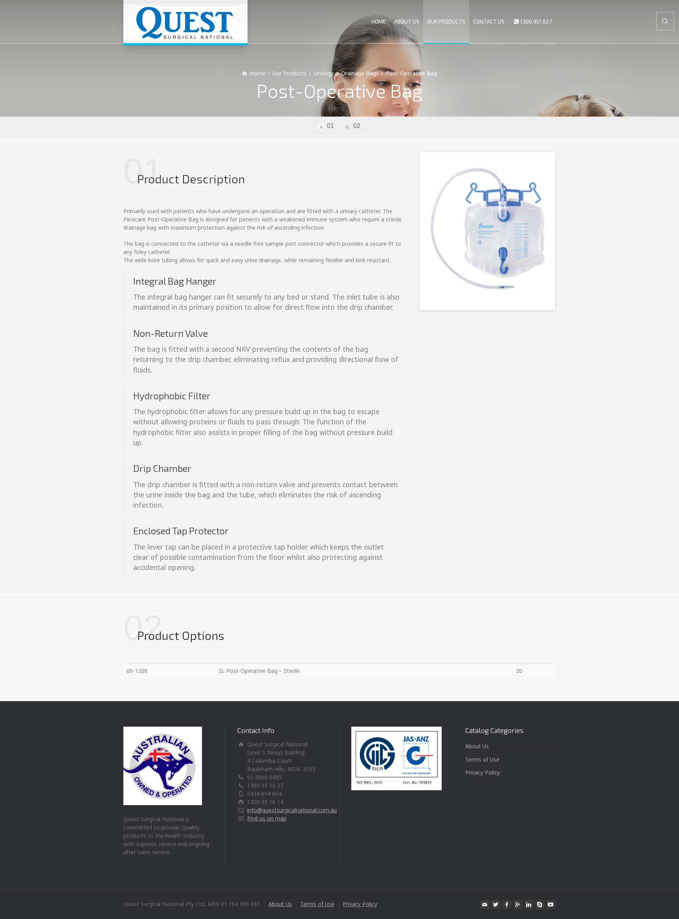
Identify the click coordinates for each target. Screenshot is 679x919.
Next (566, 231)
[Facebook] (507, 904)
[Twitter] (496, 904)
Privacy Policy (482, 772)
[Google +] (518, 904)
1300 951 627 (536, 21)
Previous (409, 231)
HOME (378, 21)
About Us (477, 746)
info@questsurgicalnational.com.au (292, 810)
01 (330, 125)
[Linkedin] (529, 904)
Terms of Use (482, 759)
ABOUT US (406, 21)
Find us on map (266, 818)
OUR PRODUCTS (446, 21)
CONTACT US (489, 21)
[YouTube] (551, 904)
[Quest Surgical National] (185, 21)
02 (356, 125)
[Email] (485, 904)
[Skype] (540, 904)
